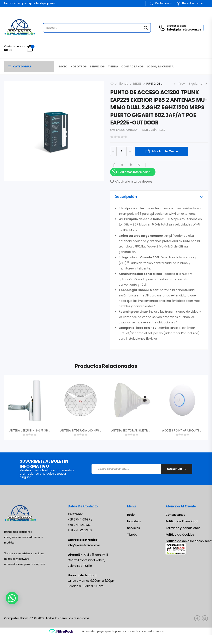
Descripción (125, 196)
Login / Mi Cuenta (160, 66)
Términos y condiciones (182, 528)
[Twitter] (122, 165)
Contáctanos (163, 3)
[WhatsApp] (139, 165)
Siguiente (197, 84)
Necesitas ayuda (192, 3)
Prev (180, 84)
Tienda (113, 66)
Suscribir (174, 469)
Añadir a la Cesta (165, 151)
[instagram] (205, 618)
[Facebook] (114, 165)
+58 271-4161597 (79, 519)
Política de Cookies (179, 534)
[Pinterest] (131, 165)
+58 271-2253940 (80, 530)
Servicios (97, 66)
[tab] (159, 197)
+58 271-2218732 (79, 525)
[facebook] (197, 618)
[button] (12, 598)
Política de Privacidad (181, 521)
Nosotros (78, 66)
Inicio (62, 66)
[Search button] (146, 28)
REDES (137, 84)
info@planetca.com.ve (84, 545)
